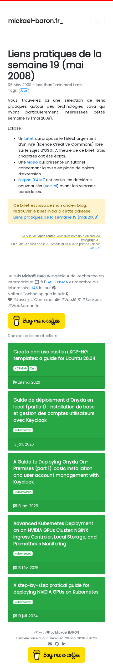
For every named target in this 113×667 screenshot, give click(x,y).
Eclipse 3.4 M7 (31, 179)
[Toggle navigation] (97, 20)
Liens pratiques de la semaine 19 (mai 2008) (56, 217)
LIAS (34, 287)
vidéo (32, 162)
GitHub (94, 248)
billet (29, 138)
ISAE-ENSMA (57, 282)
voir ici (51, 186)
